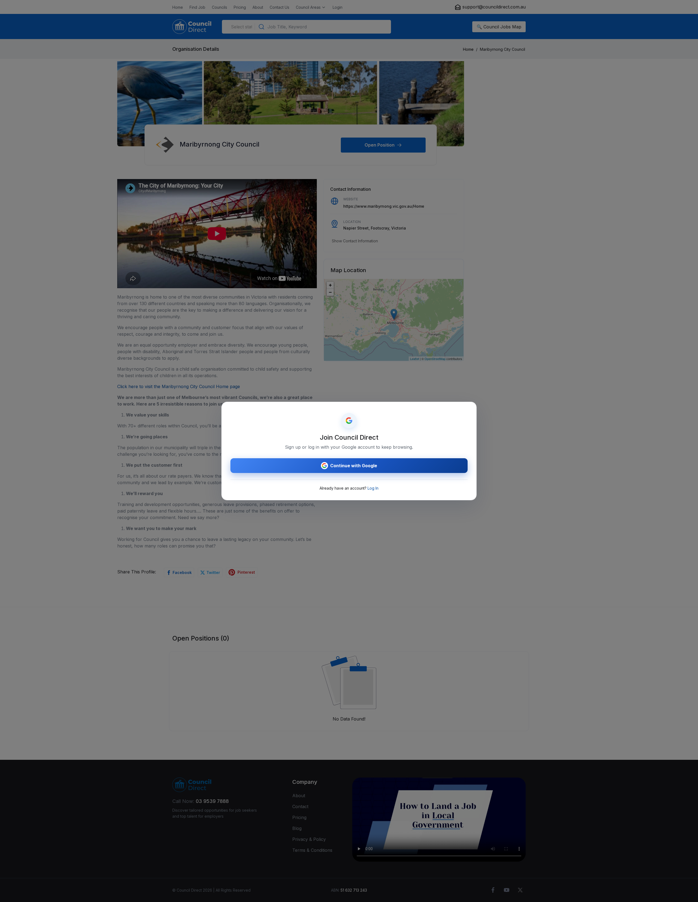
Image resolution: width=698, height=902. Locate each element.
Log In (373, 488)
